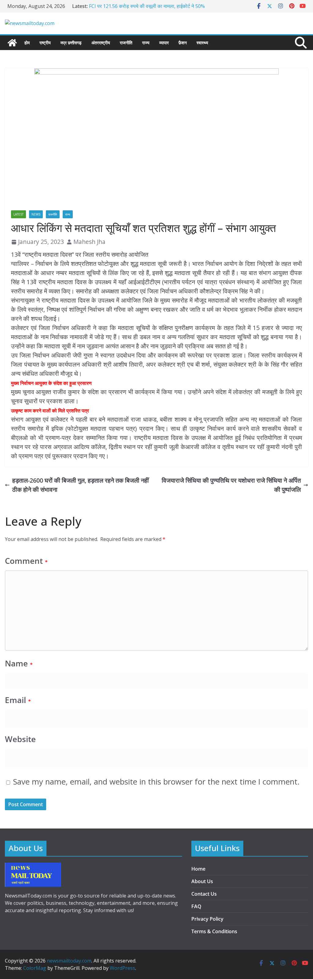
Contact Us (204, 893)
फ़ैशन (183, 42)
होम (27, 42)
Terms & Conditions (214, 931)
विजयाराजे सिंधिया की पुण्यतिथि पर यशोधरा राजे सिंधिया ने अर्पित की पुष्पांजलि (231, 485)
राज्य (145, 42)
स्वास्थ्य (202, 42)
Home (198, 868)
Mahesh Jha (89, 241)
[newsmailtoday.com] (12, 42)
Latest (18, 214)
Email (18, 700)
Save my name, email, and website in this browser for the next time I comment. (156, 781)
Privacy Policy (207, 919)
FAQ (196, 906)
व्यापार (164, 42)
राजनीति (126, 42)
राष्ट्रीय (45, 42)
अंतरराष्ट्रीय (100, 42)
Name (19, 663)
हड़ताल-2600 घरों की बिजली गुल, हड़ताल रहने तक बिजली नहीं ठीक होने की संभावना (80, 485)
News (35, 214)
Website (20, 739)
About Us (202, 881)
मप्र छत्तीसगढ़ (71, 42)
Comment (26, 561)
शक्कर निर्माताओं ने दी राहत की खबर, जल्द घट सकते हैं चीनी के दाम (147, 5)
